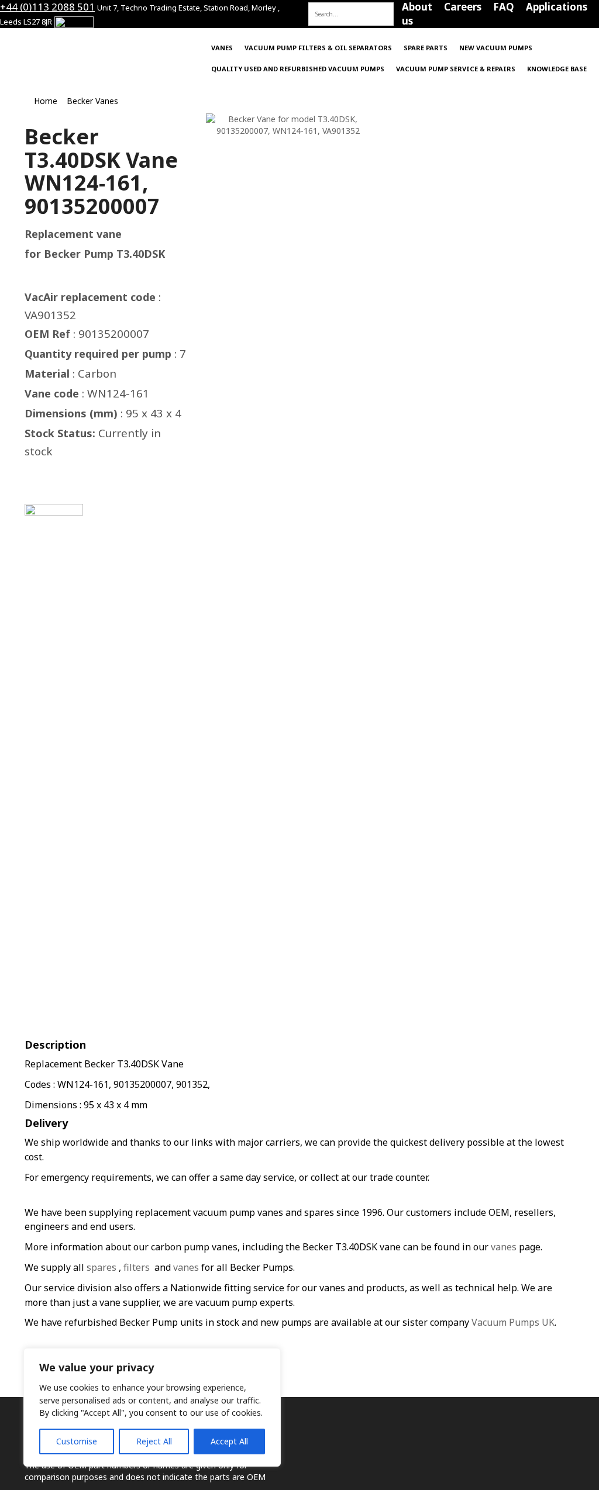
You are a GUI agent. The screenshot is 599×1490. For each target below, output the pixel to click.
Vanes (222, 47)
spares (101, 1267)
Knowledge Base (557, 68)
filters (136, 1267)
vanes (504, 1246)
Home (323, 6)
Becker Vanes (92, 100)
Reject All (154, 1441)
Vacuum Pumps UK (513, 1322)
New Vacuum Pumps (495, 47)
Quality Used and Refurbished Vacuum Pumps (297, 68)
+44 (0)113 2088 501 (47, 6)
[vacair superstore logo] (100, 46)
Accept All (229, 1441)
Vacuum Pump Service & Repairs (455, 68)
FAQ (503, 6)
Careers (462, 6)
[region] (152, 1407)
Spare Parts (425, 47)
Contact (370, 6)
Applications (556, 6)
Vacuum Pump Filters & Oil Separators (318, 47)
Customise (76, 1441)
